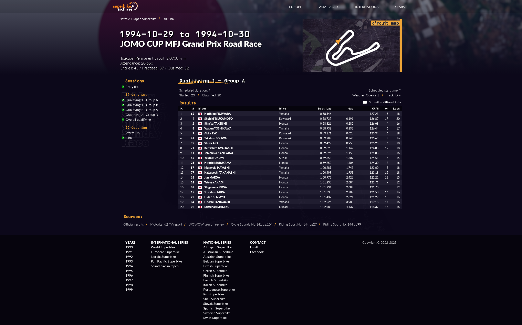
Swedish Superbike (216, 312)
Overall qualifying (138, 119)
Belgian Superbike (216, 261)
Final (129, 137)
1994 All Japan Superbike (138, 18)
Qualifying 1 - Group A (142, 99)
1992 (129, 256)
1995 (129, 270)
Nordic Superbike (163, 256)
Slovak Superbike (215, 303)
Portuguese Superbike (219, 289)
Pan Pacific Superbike (166, 261)
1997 (129, 280)
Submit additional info (385, 102)
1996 (129, 275)
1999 (129, 289)
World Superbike (163, 247)
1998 (129, 284)
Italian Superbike (215, 284)
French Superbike (215, 280)
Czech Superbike (215, 270)
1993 (129, 261)
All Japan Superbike (217, 247)
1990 (129, 247)
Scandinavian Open (165, 266)
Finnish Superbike (216, 275)
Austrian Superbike (217, 256)
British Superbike (215, 266)
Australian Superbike (218, 251)
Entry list (132, 86)
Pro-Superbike (213, 294)
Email (254, 247)
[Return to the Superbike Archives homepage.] (125, 9)
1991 (129, 251)
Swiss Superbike (215, 317)
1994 (129, 266)
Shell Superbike (214, 298)
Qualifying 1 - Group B (142, 104)
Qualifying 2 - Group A (142, 109)
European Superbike (165, 251)
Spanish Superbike (216, 308)
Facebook (257, 251)
